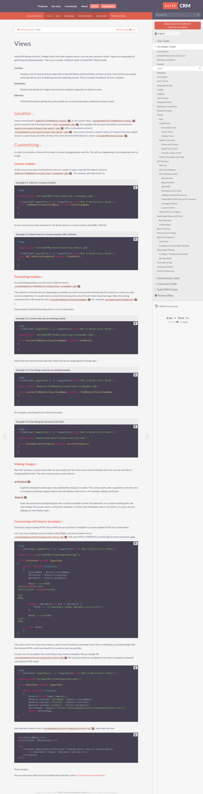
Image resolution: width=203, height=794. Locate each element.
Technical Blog (118, 16)
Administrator (85, 16)
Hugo (185, 322)
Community (101, 16)
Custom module (25, 164)
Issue (133, 30)
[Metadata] (147, 436)
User (58, 16)
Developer (69, 16)
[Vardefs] (5, 436)
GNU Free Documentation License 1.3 (74, 792)
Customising (27, 144)
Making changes (25, 464)
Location (23, 113)
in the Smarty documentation (91, 775)
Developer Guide (27, 29)
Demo (95, 6)
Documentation (34, 16)
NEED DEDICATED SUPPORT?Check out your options (177, 25)
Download (108, 6)
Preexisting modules (28, 276)
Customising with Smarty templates (38, 521)
